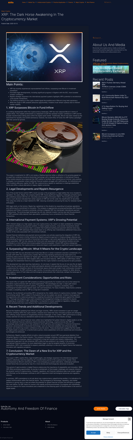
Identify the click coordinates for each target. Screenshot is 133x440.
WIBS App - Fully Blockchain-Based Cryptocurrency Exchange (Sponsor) (110, 64)
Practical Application (59, 2)
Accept (93, 432)
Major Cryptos (80, 2)
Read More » (104, 91)
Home (24, 2)
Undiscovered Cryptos (44, 2)
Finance (70, 2)
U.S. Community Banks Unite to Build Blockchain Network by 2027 (115, 96)
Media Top (31, 2)
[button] (129, 419)
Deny (108, 432)
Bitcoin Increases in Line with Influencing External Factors (113, 135)
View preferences (123, 432)
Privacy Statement (108, 436)
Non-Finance (90, 2)
